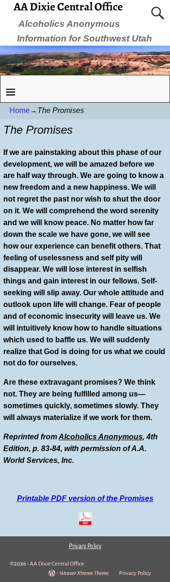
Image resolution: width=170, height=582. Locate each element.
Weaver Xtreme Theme (84, 573)
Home (19, 110)
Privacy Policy (135, 573)
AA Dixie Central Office (57, 564)
